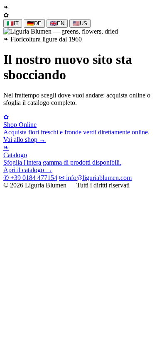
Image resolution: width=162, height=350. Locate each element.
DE (34, 23)
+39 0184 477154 (30, 177)
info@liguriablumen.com (95, 177)
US (80, 23)
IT (13, 23)
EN (57, 23)
